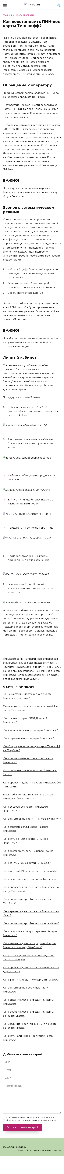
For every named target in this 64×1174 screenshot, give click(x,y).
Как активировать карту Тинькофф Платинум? (32, 818)
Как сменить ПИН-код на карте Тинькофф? (30, 871)
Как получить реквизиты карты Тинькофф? (30, 879)
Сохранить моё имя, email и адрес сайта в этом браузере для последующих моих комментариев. (31, 1118)
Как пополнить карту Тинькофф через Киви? (31, 923)
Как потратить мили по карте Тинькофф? (28, 738)
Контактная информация (47, 1150)
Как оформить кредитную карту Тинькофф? (30, 979)
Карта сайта (24, 1150)
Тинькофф (47, 74)
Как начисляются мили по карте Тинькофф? (30, 730)
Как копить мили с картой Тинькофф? (27, 863)
